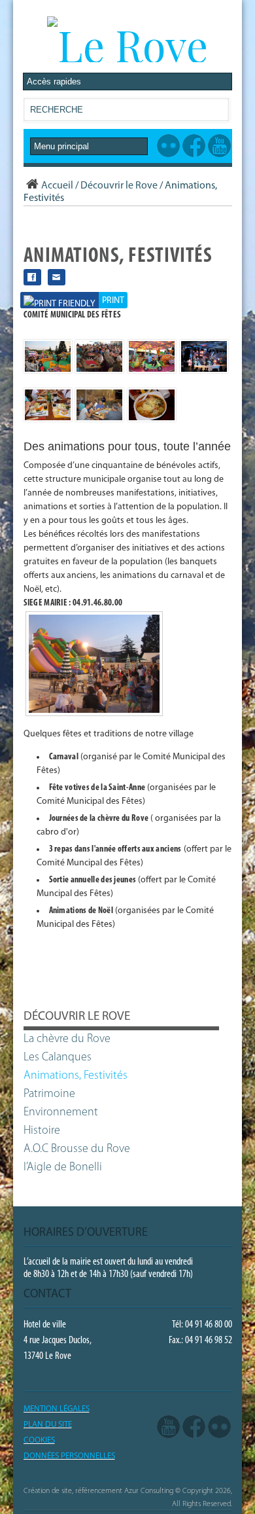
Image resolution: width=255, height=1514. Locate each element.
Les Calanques (58, 1058)
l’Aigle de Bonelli (63, 1168)
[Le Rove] (127, 44)
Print (113, 301)
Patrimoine (49, 1094)
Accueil (57, 186)
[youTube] (168, 1428)
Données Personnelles (69, 1456)
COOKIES (39, 1440)
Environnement (61, 1113)
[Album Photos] (219, 1428)
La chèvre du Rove (67, 1039)
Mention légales (57, 1409)
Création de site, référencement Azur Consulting (98, 1491)
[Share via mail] (56, 277)
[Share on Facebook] (32, 277)
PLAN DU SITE (48, 1424)
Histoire (42, 1131)
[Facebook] (193, 1428)
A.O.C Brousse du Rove (77, 1149)
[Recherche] (218, 112)
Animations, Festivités (76, 1076)
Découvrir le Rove (119, 186)
